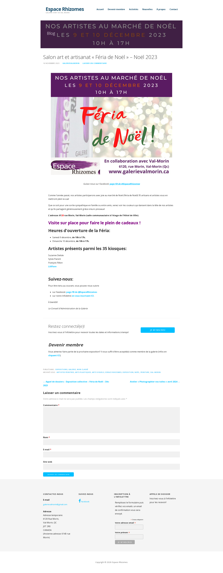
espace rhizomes (113, 372)
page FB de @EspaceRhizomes (81, 292)
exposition (128, 372)
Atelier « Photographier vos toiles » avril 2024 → (155, 381)
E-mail (47, 449)
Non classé (82, 369)
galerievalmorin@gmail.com (55, 504)
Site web (47, 461)
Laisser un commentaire (95, 63)
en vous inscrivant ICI (83, 295)
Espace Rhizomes (65, 9)
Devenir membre (116, 9)
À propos (161, 9)
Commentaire (51, 405)
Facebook (85, 501)
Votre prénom (122, 532)
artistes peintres (65, 372)
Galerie (72, 369)
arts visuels (98, 372)
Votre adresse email (125, 522)
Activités (133, 9)
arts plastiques (83, 372)
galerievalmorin (71, 63)
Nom (46, 437)
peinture (145, 372)
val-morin (155, 372)
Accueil (100, 9)
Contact (174, 9)
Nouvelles (147, 9)
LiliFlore (52, 266)
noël (137, 372)
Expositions (61, 369)
